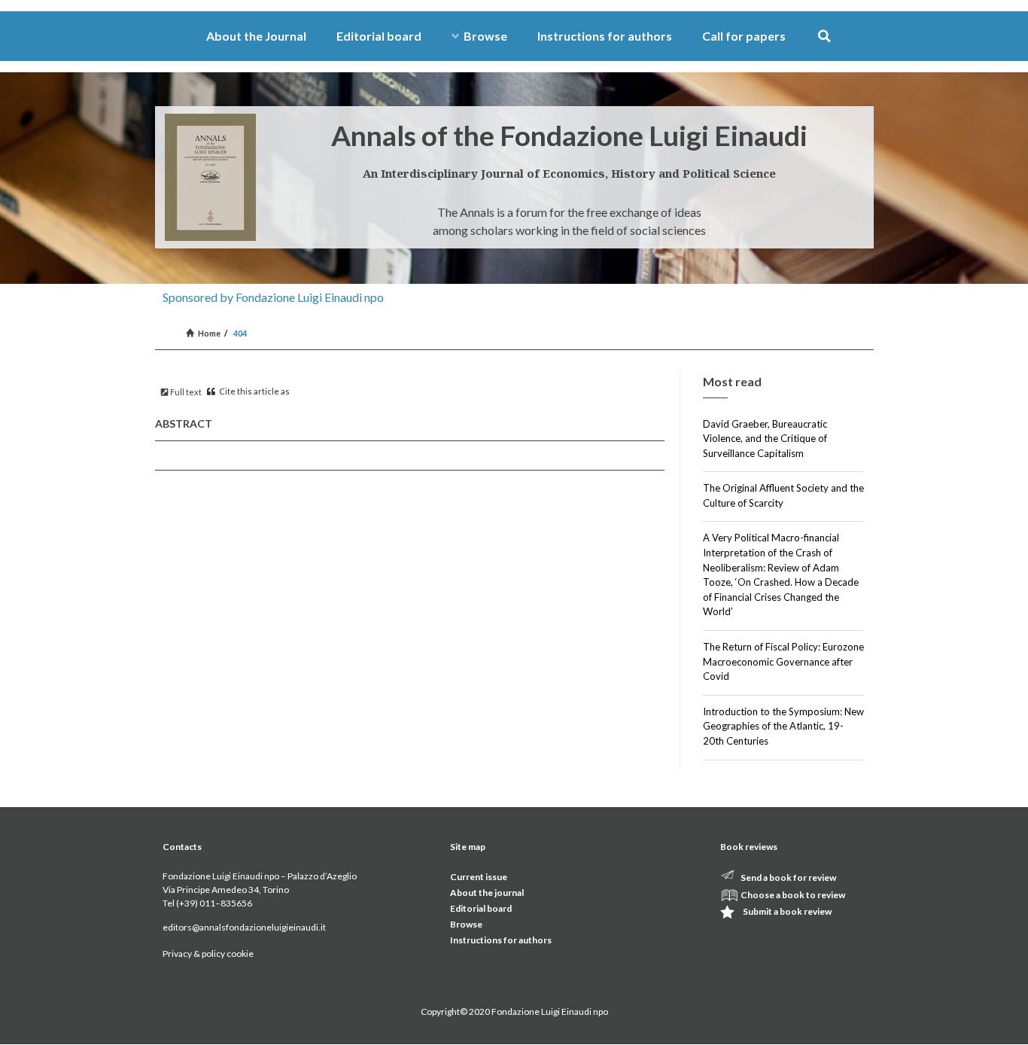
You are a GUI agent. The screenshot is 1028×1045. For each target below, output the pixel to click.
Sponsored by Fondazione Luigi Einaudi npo (273, 297)
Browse (485, 36)
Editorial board (378, 36)
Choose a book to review (793, 894)
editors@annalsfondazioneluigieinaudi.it (244, 927)
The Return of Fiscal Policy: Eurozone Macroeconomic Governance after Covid (783, 661)
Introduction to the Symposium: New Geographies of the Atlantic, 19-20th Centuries (783, 726)
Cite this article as (253, 391)
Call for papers (744, 36)
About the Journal (256, 36)
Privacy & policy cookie (208, 953)
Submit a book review (787, 911)
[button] (824, 36)
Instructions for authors (604, 36)
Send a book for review (788, 877)
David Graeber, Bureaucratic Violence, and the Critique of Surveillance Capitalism (765, 438)
